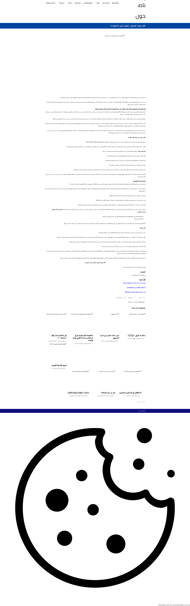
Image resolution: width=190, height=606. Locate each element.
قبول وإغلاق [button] (161, 605)
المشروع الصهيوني (140, 338)
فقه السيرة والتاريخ (73, 396)
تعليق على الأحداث (119, 298)
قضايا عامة (54, 368)
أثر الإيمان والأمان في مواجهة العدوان (136, 287)
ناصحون (139, 298)
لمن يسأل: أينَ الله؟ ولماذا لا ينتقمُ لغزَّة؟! (135, 292)
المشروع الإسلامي (101, 396)
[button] (143, 302)
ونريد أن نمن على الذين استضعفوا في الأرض (134, 283)
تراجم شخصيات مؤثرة (82, 396)
